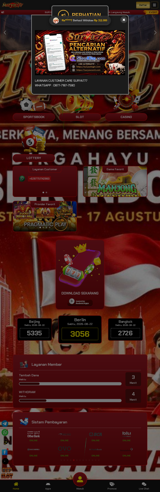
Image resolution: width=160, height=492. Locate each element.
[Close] (123, 19)
